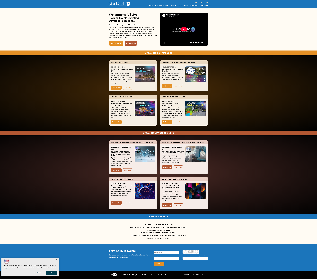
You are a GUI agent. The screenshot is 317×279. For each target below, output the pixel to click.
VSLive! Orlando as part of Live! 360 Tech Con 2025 (158, 233)
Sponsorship (194, 5)
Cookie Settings (37, 272)
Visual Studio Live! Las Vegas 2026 (159, 230)
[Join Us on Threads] (201, 2)
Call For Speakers (183, 5)
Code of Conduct (145, 275)
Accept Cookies (51, 273)
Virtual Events (131, 43)
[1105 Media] (201, 274)
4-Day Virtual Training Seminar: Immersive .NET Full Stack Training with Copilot (158, 227)
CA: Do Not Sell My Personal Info (159, 275)
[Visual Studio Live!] (119, 4)
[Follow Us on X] (199, 2)
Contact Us (204, 5)
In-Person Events (116, 43)
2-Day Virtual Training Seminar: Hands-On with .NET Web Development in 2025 (158, 236)
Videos (172, 5)
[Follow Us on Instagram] (204, 2)
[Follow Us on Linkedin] (196, 2)
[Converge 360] (188, 275)
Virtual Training (159, 5)
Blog (166, 5)
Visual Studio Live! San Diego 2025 (158, 238)
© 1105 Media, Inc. (126, 275)
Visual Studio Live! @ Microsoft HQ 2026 (158, 224)
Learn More (127, 88)
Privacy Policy (136, 275)
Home (151, 5)
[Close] (56, 259)
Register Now (116, 88)
